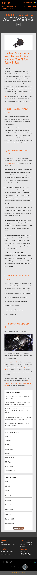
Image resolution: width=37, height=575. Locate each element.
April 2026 (8, 500)
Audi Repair (8, 436)
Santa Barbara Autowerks (11, 362)
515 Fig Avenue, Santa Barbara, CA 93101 (10, 7)
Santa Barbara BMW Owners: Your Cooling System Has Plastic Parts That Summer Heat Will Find (17, 411)
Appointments (5, 554)
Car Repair (8, 453)
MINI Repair (8, 462)
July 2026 (8, 486)
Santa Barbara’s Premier (24, 552)
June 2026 (8, 491)
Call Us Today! (19, 573)
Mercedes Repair (9, 458)
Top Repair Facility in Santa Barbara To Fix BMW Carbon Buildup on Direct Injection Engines (18, 418)
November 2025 (9, 524)
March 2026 (8, 505)
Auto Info (8, 441)
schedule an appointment (11, 163)
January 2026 (8, 514)
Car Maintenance (9, 449)
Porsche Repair (9, 466)
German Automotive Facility (25, 554)
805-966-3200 (31, 6)
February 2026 (9, 510)
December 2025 (9, 519)
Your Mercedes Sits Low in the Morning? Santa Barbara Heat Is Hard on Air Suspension (17, 404)
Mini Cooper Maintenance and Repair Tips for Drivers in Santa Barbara (17, 424)
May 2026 (8, 495)
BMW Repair (8, 445)
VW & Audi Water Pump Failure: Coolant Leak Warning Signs (17, 397)
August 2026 (8, 481)
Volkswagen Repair (10, 470)
